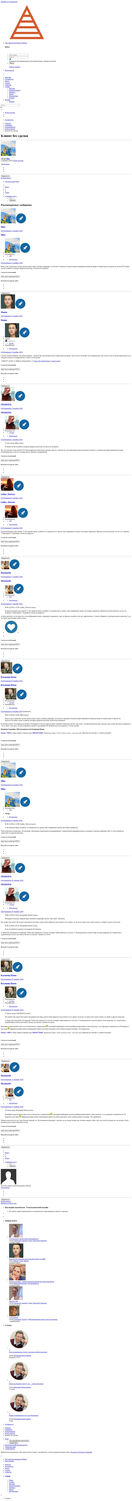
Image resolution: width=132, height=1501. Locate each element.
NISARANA (6, 412)
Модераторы (13, 96)
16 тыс (11, 343)
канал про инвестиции (42, 361)
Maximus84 (6, 581)
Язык (7, 1439)
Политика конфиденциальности (16, 1445)
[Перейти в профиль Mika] (8, 155)
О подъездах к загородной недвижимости (23, 1239)
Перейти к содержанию (9, 2)
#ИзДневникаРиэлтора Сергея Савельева (42, 1319)
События (8, 85)
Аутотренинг (13, 1317)
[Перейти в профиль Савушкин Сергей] (14, 1316)
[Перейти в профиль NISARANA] (8, 400)
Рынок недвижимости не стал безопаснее (23, 1415)
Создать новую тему (12, 181)
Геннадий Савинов (20, 1241)
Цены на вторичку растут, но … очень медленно (26, 1384)
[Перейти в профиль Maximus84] (5, 569)
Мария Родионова (20, 1283)
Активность (9, 79)
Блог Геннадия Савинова (38, 1241)
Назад (7, 187)
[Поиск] (1, 109)
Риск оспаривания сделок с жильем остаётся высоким (28, 1352)
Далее (7, 192)
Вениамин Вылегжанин (22, 1355)
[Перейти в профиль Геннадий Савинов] (16, 1237)
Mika (8, 159)
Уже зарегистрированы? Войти (16, 43)
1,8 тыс (11, 432)
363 (10, 597)
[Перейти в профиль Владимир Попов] (7, 673)
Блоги (7, 81)
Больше (11, 98)
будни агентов (18, 160)
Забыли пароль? (14, 67)
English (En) (13, 1443)
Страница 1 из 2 (11, 196)
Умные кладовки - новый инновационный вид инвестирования (31, 1282)
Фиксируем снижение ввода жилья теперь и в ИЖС (27, 1259)
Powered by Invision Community (81, 1452)
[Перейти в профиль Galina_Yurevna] (7, 490)
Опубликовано (11, 231)
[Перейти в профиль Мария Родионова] (17, 1280)
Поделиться (5, 164)
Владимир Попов (8, 685)
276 (10, 256)
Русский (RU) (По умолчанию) (19, 1441)
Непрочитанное (14, 90)
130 (10, 521)
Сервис (7, 87)
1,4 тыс (11, 702)
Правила (12, 92)
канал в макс (55, 361)
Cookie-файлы (10, 1449)
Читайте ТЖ (13, 1301)
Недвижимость (33, 1283)
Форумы (8, 77)
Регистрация (9, 70)
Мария (4, 312)
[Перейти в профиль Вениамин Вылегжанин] (19, 1348)
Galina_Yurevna (8, 502)
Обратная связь (10, 1447)
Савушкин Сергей (20, 1319)
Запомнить (13, 61)
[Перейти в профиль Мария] (8, 308)
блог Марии (24, 1261)
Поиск (11, 94)
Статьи (7, 83)
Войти (12, 63)
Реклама (12, 88)
